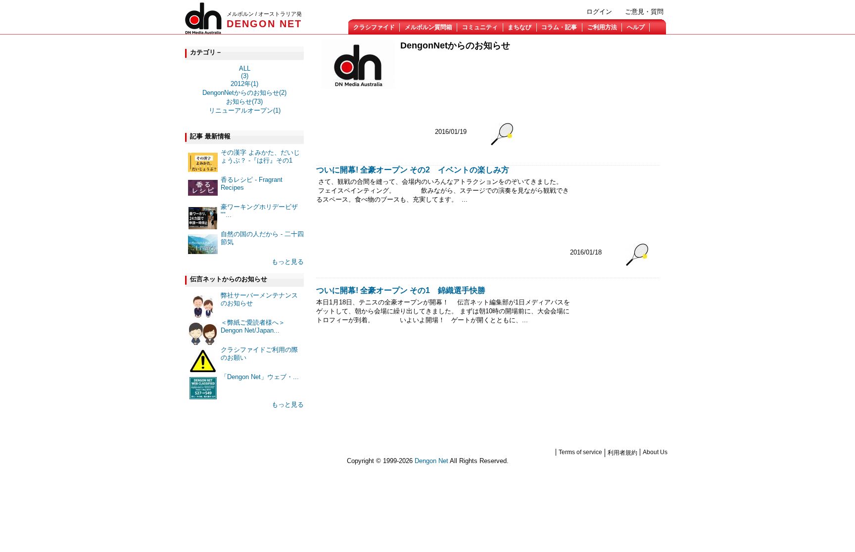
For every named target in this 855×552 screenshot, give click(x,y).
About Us (655, 452)
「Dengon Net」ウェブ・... (260, 377)
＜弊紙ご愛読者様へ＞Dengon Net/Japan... (253, 326)
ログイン (599, 11)
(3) (244, 76)
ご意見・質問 (644, 11)
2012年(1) (244, 83)
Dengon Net (431, 461)
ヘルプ (636, 27)
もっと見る (288, 261)
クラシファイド (374, 27)
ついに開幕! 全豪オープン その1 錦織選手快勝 (400, 290)
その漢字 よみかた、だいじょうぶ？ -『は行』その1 (260, 156)
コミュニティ (480, 27)
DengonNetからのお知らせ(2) (244, 92)
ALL (244, 68)
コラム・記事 (559, 27)
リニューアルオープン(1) (245, 110)
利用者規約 (622, 452)
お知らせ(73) (244, 101)
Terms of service (580, 452)
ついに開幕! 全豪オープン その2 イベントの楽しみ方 (412, 170)
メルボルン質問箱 (428, 27)
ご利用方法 (602, 27)
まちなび (519, 27)
